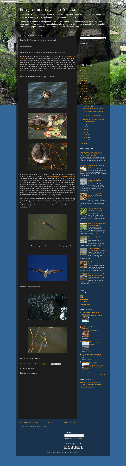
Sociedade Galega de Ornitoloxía (90, 382)
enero (85, 140)
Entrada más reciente (29, 422)
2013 (83, 96)
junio (85, 127)
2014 (83, 94)
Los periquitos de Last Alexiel (92, 354)
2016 (83, 88)
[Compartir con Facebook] (58, 364)
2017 (83, 86)
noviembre (86, 101)
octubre (86, 104)
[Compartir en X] (56, 364)
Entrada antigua (68, 422)
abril (85, 132)
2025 (83, 70)
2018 (83, 83)
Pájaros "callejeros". (94, 237)
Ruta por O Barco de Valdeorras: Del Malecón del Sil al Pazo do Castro (96, 365)
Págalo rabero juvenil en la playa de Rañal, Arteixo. (96, 274)
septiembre (87, 106)
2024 (83, 73)
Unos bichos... (93, 330)
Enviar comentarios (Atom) (37, 426)
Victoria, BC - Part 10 (95, 315)
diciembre (86, 98)
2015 (83, 91)
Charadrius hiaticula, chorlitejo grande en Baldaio (96, 249)
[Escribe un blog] (54, 364)
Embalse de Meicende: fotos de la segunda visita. (97, 224)
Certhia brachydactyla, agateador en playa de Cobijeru (95, 195)
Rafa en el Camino (85, 300)
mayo (85, 129)
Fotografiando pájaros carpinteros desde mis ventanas (95, 210)
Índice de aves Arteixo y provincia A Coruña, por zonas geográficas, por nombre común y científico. (91, 153)
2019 (83, 81)
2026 (83, 68)
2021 (83, 75)
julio (84, 124)
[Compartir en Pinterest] (60, 364)
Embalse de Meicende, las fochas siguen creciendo (93, 120)
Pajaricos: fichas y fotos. (87, 387)
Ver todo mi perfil (85, 304)
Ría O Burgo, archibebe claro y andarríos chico (92, 116)
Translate (79, 438)
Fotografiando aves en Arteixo (48, 9)
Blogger (76, 452)
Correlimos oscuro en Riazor (97, 262)
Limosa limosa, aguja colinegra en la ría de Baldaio (94, 180)
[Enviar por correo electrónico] (52, 364)
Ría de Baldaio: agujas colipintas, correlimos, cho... (93, 112)
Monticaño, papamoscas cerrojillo (93, 108)
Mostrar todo (103, 374)
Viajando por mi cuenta (89, 362)
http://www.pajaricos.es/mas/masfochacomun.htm (59, 176)
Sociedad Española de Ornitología (90, 384)
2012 (83, 143)
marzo (85, 134)
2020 (83, 78)
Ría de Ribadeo (87, 341)
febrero (85, 137)
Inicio (50, 422)
